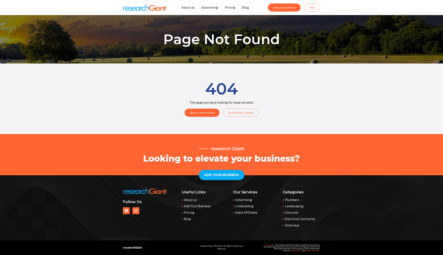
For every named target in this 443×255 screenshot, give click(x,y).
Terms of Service (313, 250)
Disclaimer (269, 245)
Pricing (230, 7)
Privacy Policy (296, 250)
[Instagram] (135, 210)
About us (188, 7)
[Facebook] (126, 210)
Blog (245, 7)
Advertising (209, 7)
